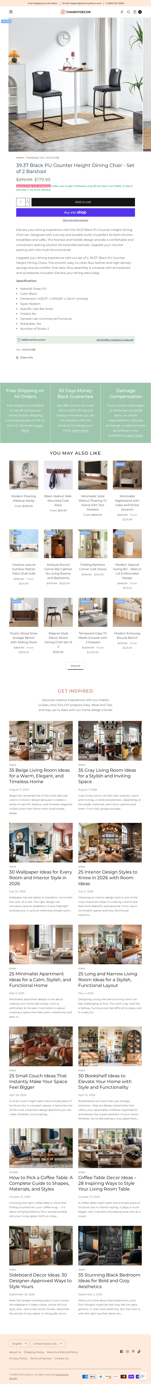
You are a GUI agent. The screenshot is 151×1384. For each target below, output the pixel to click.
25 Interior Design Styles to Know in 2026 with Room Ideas (107, 877)
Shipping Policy (34, 1352)
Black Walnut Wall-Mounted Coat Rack (58, 500)
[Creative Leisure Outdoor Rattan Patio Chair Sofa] (23, 543)
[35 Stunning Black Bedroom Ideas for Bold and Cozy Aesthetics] (110, 1246)
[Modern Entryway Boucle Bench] (127, 612)
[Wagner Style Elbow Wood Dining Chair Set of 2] (58, 612)
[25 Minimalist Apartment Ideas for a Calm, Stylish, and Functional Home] (41, 944)
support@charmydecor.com (86, 3)
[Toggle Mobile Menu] (13, 12)
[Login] (122, 12)
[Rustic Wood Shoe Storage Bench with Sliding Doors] (23, 612)
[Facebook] (121, 1351)
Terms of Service (41, 1358)
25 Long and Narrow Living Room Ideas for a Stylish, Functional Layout (107, 979)
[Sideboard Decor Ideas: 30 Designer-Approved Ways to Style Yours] (41, 1246)
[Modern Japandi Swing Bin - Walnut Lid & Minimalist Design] (127, 543)
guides (13, 1172)
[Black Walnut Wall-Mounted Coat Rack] (58, 475)
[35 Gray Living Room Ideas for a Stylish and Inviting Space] (110, 741)
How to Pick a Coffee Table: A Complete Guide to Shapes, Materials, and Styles (41, 1183)
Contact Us (61, 1358)
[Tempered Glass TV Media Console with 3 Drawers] (92, 612)
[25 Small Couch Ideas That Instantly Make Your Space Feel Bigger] (41, 1046)
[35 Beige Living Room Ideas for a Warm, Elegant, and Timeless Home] (41, 741)
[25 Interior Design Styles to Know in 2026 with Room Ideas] (110, 843)
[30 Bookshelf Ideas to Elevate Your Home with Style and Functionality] (110, 1046)
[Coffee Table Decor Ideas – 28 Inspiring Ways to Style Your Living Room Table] (110, 1148)
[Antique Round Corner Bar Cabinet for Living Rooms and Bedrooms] (58, 543)
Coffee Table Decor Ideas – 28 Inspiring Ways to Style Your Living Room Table (107, 1183)
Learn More (80, 430)
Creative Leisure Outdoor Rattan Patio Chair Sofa (24, 569)
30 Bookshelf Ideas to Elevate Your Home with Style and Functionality (105, 1081)
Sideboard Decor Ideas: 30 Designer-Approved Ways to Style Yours (40, 1280)
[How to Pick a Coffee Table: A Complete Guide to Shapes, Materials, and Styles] (41, 1148)
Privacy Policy (18, 1358)
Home (20, 157)
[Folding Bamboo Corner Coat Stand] (92, 543)
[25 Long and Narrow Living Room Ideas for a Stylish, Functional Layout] (110, 944)
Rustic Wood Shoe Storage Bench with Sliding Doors (23, 638)
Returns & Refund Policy (62, 1352)
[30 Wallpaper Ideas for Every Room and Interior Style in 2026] (41, 843)
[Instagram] (127, 1351)
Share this (26, 357)
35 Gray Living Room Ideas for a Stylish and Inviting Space (107, 775)
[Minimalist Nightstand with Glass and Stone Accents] (127, 475)
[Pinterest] (133, 1351)
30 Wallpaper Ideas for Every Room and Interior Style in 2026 (40, 877)
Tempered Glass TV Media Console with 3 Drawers (92, 638)
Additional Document (33, 339)
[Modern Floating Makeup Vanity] (23, 475)
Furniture (32, 157)
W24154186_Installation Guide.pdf (114, 340)
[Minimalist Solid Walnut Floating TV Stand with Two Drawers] (92, 475)
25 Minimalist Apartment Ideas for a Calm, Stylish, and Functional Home (40, 979)
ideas (12, 765)
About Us (15, 1352)
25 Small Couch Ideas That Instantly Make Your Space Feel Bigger (38, 1081)
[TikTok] (139, 1351)
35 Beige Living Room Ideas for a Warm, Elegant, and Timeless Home (39, 775)
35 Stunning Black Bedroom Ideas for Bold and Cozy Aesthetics (109, 1280)
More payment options (75, 220)
